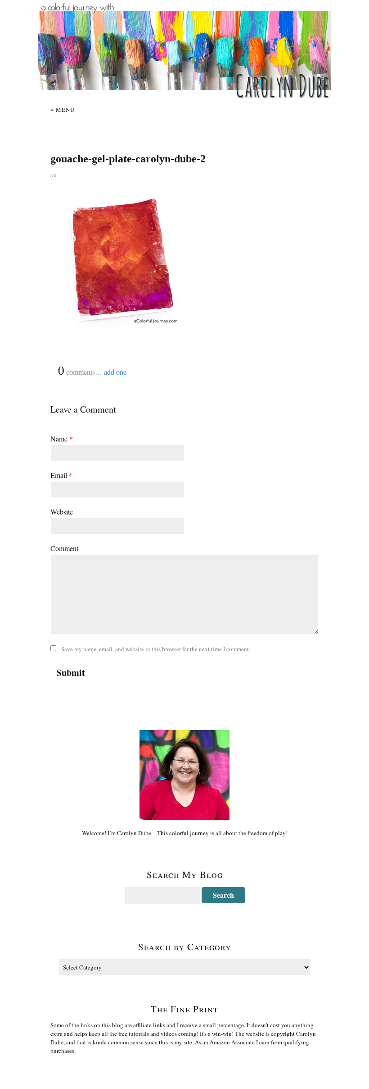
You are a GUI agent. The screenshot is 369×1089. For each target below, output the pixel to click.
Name (61, 438)
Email (61, 475)
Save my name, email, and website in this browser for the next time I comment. (155, 649)
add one (115, 372)
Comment (64, 548)
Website (61, 511)
